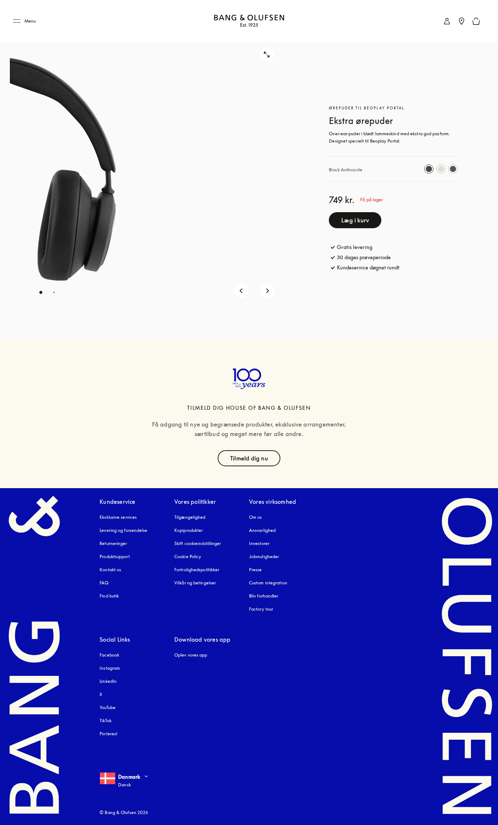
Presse (255, 569)
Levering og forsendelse (123, 530)
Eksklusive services (118, 517)
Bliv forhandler (264, 596)
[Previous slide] (241, 290)
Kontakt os (110, 569)
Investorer (259, 543)
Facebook (109, 655)
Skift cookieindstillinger (197, 543)
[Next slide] (267, 290)
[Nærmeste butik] (461, 21)
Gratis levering (354, 247)
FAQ (104, 582)
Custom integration (268, 582)
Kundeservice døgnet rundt (368, 267)
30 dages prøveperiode (364, 257)
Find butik (109, 596)
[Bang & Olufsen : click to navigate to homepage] (249, 21)
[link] (447, 21)
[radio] (428, 169)
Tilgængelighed (189, 517)
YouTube (108, 707)
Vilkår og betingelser (195, 582)
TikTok (106, 720)
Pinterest (108, 733)
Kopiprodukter (188, 530)
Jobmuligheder (264, 556)
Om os (255, 517)
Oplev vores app (190, 655)
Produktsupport (114, 556)
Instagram (110, 668)
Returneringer (113, 543)
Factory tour (261, 609)
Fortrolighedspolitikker (196, 569)
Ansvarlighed (262, 530)
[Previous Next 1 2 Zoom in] (148, 170)
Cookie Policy (187, 556)
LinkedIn (108, 681)
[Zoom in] (267, 54)
